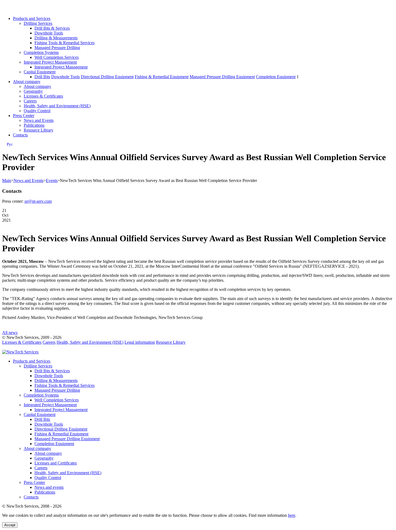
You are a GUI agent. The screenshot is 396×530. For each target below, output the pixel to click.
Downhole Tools (48, 33)
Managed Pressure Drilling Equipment (222, 76)
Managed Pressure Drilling (57, 47)
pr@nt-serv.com (38, 201)
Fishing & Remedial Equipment (162, 76)
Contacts (20, 135)
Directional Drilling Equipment (107, 76)
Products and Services (31, 18)
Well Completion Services (56, 57)
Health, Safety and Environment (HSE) (57, 106)
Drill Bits (42, 76)
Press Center (23, 115)
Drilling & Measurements (56, 38)
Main (6, 180)
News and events (49, 487)
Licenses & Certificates (43, 96)
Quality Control (37, 110)
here (291, 515)
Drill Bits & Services (52, 28)
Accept (9, 525)
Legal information (139, 342)
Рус (10, 144)
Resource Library (38, 130)
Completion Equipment (276, 76)
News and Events (39, 120)
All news (10, 332)
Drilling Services (38, 23)
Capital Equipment (39, 72)
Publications (34, 125)
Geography (33, 91)
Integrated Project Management (50, 62)
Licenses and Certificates (55, 463)
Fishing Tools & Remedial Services (64, 42)
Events (51, 180)
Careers (30, 101)
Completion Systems (41, 52)
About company (26, 81)
